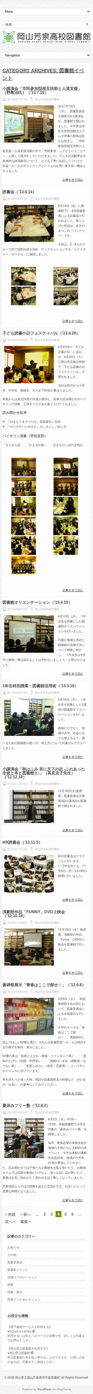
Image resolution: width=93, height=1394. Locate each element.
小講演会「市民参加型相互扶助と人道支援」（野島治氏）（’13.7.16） (42, 90)
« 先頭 (10, 1214)
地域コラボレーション (22, 1277)
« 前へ (25, 1214)
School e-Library (20, 1331)
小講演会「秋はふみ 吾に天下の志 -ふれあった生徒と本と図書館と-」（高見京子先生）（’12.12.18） (43, 773)
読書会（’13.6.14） (19, 192)
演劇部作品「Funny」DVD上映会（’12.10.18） (33, 914)
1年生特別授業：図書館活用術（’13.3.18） (40, 686)
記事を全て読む (72, 179)
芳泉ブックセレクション (23, 1299)
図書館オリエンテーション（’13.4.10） (37, 602)
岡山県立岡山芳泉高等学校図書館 (37, 1377)
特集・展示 (14, 1292)
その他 (11, 1254)
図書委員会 (14, 1262)
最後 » (25, 1221)
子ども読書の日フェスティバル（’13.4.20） (41, 333)
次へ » (10, 1221)
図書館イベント (17, 1269)
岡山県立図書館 (19, 1353)
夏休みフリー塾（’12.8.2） (26, 1105)
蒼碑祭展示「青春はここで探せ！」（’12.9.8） (44, 985)
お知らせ (13, 1247)
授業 (10, 1284)
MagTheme (64, 1389)
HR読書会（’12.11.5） (22, 842)
